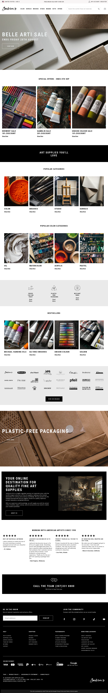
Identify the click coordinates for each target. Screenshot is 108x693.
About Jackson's (86, 635)
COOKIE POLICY (44, 674)
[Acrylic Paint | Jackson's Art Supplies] (67, 248)
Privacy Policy (60, 691)
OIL (5, 266)
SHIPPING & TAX (7, 637)
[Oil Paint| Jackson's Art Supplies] (16, 248)
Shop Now (7, 268)
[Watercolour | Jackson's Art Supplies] (41, 248)
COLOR (7, 209)
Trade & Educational (61, 646)
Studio (42, 9)
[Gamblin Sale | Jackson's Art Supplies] (54, 107)
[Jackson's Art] (9, 9)
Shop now (10, 46)
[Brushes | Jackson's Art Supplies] (41, 191)
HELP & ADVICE (7, 635)
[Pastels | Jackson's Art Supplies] (92, 248)
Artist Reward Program (62, 635)
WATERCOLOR (35, 266)
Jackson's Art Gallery (88, 644)
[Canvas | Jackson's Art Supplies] (92, 191)
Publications (85, 640)
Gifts (54, 9)
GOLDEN (83, 352)
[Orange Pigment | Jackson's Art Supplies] (16, 191)
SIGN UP (46, 618)
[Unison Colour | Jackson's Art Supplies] (67, 334)
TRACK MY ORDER (7, 642)
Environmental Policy (88, 650)
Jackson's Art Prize (87, 642)
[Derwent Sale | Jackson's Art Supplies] (19, 107)
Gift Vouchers (33, 642)
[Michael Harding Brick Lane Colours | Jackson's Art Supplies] (16, 334)
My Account (95, 1)
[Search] (99, 9)
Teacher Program (60, 640)
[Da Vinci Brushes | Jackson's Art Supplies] (41, 334)
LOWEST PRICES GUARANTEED (54, 2)
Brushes (36, 9)
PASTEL (83, 266)
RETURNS (5, 644)
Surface (29, 9)
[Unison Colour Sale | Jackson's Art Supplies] (89, 107)
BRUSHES (33, 209)
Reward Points (33, 644)
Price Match (32, 640)
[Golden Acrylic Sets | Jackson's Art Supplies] (92, 334)
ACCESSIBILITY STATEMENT (29, 674)
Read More (10, 439)
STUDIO (58, 209)
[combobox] (82, 9)
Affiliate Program (60, 642)
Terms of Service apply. (72, 691)
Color (22, 9)
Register (104, 1)
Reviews (31, 637)
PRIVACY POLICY (14, 674)
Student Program (60, 637)
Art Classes (84, 646)
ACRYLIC (59, 266)
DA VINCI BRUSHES (38, 352)
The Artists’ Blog (86, 637)
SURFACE (84, 209)
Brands (48, 9)
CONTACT (5, 646)
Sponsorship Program (62, 644)
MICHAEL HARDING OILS (15, 352)
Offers (60, 9)
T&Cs (4, 674)
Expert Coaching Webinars (89, 648)
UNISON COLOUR (62, 352)
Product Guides (33, 635)
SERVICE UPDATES (8, 640)
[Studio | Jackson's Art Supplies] (67, 191)
